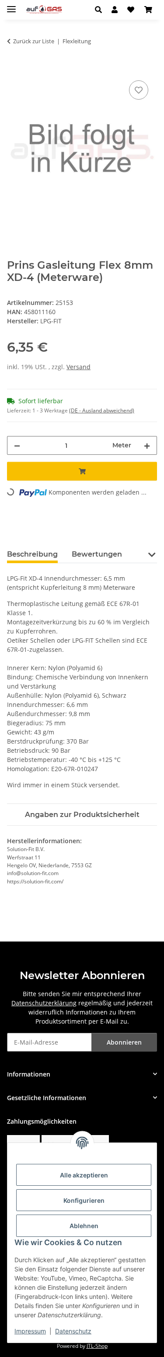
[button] (101, 9)
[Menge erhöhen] (147, 445)
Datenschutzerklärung (44, 1003)
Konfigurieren (84, 1200)
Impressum (30, 1331)
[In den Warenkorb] (14, 68)
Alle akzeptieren (84, 1175)
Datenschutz (73, 1331)
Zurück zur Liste (33, 41)
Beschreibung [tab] (32, 554)
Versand (78, 367)
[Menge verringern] (17, 445)
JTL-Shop (97, 1346)
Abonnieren (124, 1042)
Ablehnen (84, 1225)
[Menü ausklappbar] (11, 5)
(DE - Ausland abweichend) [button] (101, 410)
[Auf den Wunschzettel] (138, 90)
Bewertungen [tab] (97, 554)
